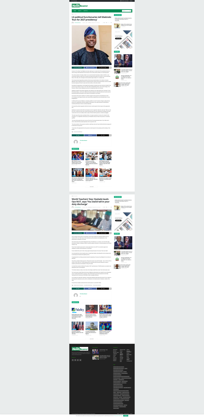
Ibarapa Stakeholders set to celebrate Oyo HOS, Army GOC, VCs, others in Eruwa (126, 77)
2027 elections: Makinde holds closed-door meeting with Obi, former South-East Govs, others (78, 179)
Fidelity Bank (115, 379)
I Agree (125, 415)
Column (114, 355)
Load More (92, 186)
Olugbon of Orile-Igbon (125, 395)
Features (114, 360)
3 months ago (117, 21)
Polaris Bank (127, 400)
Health (79, 10)
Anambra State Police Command (119, 368)
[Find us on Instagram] (78, 360)
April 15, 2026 (88, 181)
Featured (114, 359)
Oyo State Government (88, 285)
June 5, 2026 (88, 318)
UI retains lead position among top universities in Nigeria (91, 332)
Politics (89, 22)
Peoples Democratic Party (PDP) (119, 400)
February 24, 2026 (75, 335)
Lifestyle (86, 10)
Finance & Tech (122, 349)
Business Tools (116, 352)
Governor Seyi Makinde (78, 131)
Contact (131, 413)
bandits (126, 368)
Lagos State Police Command (118, 387)
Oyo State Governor (116, 398)
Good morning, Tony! (119, 64)
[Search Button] (130, 11)
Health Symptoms (124, 381)
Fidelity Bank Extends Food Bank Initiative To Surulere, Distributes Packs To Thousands (123, 19)
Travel (128, 357)
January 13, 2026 (102, 335)
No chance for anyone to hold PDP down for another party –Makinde (105, 179)
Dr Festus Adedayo (124, 373)
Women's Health (116, 408)
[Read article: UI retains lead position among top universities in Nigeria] (92, 326)
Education (90, 207)
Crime (114, 356)
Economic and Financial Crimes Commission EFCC (121, 376)
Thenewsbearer (116, 406)
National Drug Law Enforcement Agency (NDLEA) (121, 390)
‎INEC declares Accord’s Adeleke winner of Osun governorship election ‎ (77, 162)
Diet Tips (125, 371)
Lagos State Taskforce (127, 387)
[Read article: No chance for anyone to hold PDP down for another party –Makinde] (105, 172)
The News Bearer (78, 22)
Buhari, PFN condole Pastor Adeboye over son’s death (126, 25)
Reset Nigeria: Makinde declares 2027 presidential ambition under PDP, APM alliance (104, 163)
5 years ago (123, 26)
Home (75, 10)
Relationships (129, 354)
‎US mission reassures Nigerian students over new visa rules (77, 332)
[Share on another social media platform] (110, 68)
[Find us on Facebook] (73, 1)
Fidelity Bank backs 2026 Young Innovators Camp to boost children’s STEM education (77, 316)
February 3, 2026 (102, 181)
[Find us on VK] (80, 360)
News (121, 361)
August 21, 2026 (124, 80)
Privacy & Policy (126, 413)
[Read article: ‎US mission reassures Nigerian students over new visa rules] (78, 326)
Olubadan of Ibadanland (117, 395)
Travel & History (128, 359)
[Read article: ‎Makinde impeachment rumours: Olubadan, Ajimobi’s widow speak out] (92, 172)
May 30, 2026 (88, 166)
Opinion (128, 349)
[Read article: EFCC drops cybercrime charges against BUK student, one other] (117, 84)
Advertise (121, 413)
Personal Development (129, 351)
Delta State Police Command (118, 371)
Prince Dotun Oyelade (97, 285)
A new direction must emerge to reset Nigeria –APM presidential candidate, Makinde (92, 163)
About (118, 413)
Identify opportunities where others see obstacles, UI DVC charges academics (105, 316)
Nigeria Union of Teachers (78, 285)
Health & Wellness (121, 354)
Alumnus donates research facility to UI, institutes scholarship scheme (104, 332)
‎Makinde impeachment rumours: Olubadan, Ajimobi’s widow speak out (92, 179)
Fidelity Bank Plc (121, 379)
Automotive (115, 349)
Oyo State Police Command (125, 398)
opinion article (116, 397)
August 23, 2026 (117, 66)
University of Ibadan (123, 406)
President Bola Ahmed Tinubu (118, 403)
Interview (121, 357)
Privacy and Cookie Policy (118, 415)
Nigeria (115, 392)
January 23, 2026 (88, 335)
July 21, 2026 (74, 319)
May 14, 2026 (102, 166)
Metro (121, 360)
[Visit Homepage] (80, 5)
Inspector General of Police (118, 384)
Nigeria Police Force (125, 392)
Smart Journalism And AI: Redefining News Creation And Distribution (91, 316)
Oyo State (120, 397)
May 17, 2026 (102, 318)
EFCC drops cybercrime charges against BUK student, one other (125, 84)
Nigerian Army (119, 392)
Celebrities (115, 353)
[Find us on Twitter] (74, 1)
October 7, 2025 (84, 22)
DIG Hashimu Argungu (117, 373)
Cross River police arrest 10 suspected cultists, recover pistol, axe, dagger (126, 70)
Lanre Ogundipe (116, 389)
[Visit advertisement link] (123, 39)
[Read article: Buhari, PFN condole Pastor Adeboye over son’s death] (117, 26)
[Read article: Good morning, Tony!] (123, 60)
